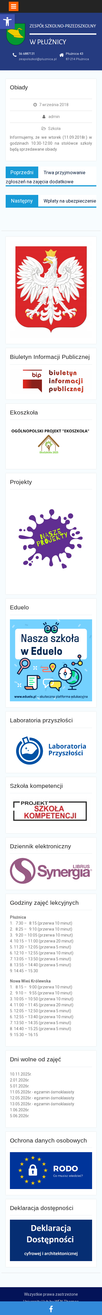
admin (54, 116)
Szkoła (54, 128)
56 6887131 (27, 54)
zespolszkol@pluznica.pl (38, 59)
